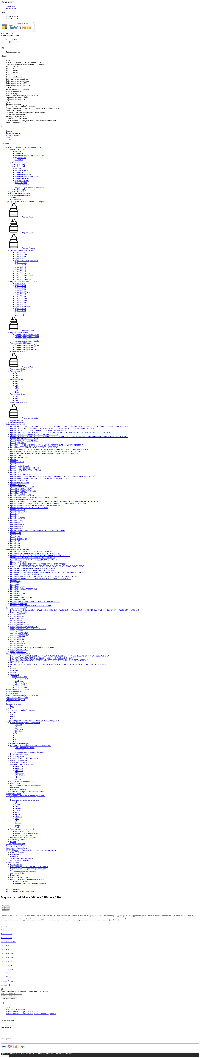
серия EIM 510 (20, 277)
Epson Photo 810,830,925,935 (21, 489)
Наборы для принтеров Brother (18, 654)
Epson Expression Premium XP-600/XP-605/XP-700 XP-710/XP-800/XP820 (38, 478)
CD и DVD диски (17, 852)
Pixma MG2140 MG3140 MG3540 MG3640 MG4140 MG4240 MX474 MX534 (40, 556)
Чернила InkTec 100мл (19, 333)
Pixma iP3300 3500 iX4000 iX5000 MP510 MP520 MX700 (32, 568)
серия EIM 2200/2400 (23, 279)
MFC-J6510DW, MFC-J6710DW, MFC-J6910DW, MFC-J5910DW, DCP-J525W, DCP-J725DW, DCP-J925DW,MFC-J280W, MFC (59, 664)
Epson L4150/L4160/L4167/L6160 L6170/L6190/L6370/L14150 (34, 435)
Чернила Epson (28, 233)
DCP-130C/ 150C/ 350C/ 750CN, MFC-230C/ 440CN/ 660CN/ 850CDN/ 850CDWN (42, 658)
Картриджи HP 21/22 (18, 612)
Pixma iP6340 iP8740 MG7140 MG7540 (25, 574)
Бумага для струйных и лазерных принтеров (23, 147)
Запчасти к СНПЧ (22, 679)
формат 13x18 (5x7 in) (18, 162)
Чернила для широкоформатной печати (30, 883)
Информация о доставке (15, 1009)
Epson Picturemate (17, 520)
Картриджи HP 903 (17, 641)
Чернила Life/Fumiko (30, 418)
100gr (17, 375)
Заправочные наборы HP (15, 700)
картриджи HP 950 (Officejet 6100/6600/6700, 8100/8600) (32, 648)
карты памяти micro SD (19, 860)
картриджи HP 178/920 (19, 633)
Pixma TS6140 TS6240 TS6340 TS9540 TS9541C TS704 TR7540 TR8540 (38, 564)
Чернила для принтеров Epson (27, 335)
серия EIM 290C (21, 254)
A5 (16, 735)
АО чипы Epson (21, 683)
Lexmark (18, 825)
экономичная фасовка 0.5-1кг (26, 833)
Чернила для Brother (18, 369)
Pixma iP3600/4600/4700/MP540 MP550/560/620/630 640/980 (33, 570)
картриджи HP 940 (17, 645)
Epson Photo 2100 (17, 524)
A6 (16, 733)
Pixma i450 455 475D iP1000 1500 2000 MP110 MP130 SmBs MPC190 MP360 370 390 (43, 577)
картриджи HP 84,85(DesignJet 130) (24, 627)
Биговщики (14, 787)
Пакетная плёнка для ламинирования (25, 723)
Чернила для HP (16, 379)
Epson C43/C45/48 (17, 462)
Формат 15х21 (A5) (17, 164)
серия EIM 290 (20, 288)
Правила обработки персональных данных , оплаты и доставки (31, 1014)
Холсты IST (14, 197)
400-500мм (19, 769)
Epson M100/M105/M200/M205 (22, 487)
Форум (8, 139)
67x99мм (18, 727)
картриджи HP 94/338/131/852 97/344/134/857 (28, 629)
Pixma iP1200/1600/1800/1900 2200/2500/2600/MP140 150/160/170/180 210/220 (40, 579)
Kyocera (18, 815)
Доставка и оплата (13, 133)
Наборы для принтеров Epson (17, 424)
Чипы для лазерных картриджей (23, 837)
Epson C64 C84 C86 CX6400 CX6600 (24, 468)
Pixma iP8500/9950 (17, 599)
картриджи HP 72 (17, 616)
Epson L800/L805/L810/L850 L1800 (24, 439)
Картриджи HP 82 (17, 618)
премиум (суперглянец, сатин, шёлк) (29, 156)
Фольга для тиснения (18, 760)
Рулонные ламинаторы (19, 754)
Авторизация (11, 8)
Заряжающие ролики (18, 840)
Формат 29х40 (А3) (17, 189)
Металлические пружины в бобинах (29, 752)
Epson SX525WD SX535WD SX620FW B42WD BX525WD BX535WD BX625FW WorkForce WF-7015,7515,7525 (54, 501)
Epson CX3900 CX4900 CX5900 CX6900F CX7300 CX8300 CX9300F (37, 531)
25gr (16, 381)
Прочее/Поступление (14, 863)
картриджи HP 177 (17, 631)
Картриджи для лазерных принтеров (24, 800)
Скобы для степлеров (18, 762)
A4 (16, 737)
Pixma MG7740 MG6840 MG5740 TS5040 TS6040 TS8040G (33, 560)
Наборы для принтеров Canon (17, 549)
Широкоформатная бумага (20, 193)
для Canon (14, 670)
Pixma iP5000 (15, 591)
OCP (12, 708)
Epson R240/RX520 (17, 510)
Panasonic (18, 817)
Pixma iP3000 (15, 585)
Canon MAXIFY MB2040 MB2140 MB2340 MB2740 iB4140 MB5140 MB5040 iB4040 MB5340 (47, 566)
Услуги (8, 702)
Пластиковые (20, 750)
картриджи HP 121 (17, 622)
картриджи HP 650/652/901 (20, 635)
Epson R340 (14, 516)
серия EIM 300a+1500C (24, 307)
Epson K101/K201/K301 (19, 481)
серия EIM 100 (20, 269)
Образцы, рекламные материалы (23, 871)
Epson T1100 (15, 541)
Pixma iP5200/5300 (17, 593)
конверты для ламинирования (22, 781)
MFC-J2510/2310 (16, 662)
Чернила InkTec (28, 330)
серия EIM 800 (20, 265)
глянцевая (19, 153)
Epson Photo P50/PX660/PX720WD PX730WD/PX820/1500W (34, 447)
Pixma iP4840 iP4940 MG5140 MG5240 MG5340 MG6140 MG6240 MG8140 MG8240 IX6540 (46, 572)
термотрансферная (22, 181)
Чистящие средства (13, 704)
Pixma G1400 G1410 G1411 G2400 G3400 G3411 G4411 (31, 551)
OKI (16, 821)
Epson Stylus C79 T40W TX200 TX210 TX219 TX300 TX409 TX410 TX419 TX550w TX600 (46, 451)
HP (11, 718)
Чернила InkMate (29, 248)
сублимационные (17, 422)
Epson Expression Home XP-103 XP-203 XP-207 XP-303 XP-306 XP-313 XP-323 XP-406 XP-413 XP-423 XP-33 (53, 476)
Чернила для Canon (17, 371)
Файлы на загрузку (13, 135)
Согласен (5, 1056)
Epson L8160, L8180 (18, 443)
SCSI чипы (19, 681)
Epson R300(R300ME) (18, 512)
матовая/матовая (21, 170)
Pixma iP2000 (15, 583)
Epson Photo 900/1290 (18, 493)
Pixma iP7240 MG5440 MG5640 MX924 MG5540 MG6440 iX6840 (35, 554)
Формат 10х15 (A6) (17, 149)
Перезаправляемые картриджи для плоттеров (28, 869)
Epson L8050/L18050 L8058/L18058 (24, 441)
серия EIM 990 (20, 290)
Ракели (13, 842)
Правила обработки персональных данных (22, 1012)
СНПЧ (8, 666)
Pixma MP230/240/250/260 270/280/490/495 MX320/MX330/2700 (35, 602)
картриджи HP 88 (17, 620)
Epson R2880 (15, 547)
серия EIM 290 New (22, 273)
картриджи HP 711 (17, 639)
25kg (17, 392)
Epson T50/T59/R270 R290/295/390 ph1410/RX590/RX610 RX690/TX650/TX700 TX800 (44, 453)
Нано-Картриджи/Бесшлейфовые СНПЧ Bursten (29, 867)
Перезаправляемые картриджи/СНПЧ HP (22, 696)
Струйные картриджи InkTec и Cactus (20, 710)
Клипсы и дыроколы (18, 789)
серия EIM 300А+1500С (24, 275)
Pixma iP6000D (16, 595)
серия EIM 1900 (21, 298)
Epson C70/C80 (16, 472)
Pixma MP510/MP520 (18, 604)
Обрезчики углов (17, 756)
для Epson (14, 668)
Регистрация (11, 6)
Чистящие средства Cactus (16, 846)
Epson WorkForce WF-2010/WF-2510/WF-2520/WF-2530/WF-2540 (35, 506)
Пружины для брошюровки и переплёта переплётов (30, 746)
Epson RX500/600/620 (18, 539)
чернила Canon (21, 313)
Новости (9, 131)
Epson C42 (14, 460)
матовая (18, 151)
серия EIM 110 (20, 271)
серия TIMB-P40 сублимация (26, 261)
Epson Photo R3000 (17, 529)
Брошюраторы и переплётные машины (25, 785)
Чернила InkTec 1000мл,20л (21, 343)
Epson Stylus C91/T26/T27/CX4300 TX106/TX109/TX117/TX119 (35, 497)
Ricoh (17, 827)
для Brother (14, 675)
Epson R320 (14, 514)
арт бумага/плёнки (22, 185)
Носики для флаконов (18, 351)
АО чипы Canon (21, 687)
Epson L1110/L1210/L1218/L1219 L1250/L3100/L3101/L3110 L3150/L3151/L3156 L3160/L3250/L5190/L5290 (52, 428)
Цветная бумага (16, 199)
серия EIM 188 (20, 296)
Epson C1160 (15, 537)
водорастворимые (17, 420)
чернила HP (19, 315)
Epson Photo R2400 (17, 526)
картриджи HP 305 (17, 614)
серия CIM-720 (21, 263)
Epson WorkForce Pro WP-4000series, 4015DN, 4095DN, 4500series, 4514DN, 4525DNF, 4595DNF (48, 503)
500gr (17, 388)
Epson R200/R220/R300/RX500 (22, 495)
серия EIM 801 (20, 252)
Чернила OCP (27, 367)
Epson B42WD (16, 455)
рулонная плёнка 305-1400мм (21, 764)
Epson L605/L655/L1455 (19, 483)
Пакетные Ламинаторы (19, 744)
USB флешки (15, 854)
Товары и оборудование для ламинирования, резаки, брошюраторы (32, 721)
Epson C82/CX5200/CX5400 (21, 474)
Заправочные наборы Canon (17, 698)
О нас (8, 137)
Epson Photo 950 (16, 522)
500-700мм (19, 771)
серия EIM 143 (20, 267)
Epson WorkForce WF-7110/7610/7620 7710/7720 (29, 508)
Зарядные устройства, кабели (21, 858)
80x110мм (19, 731)
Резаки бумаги (16, 783)
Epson (12, 716)
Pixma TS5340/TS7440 (19, 562)
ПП (16, 777)
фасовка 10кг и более (23, 835)
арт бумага (19, 160)
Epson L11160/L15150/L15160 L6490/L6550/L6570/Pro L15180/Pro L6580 (38, 430)
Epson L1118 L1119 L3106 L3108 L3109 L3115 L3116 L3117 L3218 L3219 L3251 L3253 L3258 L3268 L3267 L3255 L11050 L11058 (60, 432)
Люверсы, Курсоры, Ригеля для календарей (27, 792)
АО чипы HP (20, 685)
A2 (16, 741)
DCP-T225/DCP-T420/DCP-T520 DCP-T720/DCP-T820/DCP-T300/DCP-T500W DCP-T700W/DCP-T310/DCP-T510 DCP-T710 (59, 656)
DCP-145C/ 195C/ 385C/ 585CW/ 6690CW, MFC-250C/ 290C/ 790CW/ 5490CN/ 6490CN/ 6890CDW (49, 660)
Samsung (18, 808)
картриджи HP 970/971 (19, 650)
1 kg (16, 377)
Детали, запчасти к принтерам (18, 689)
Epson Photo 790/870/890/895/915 (23, 491)
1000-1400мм (20, 775)
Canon (12, 714)
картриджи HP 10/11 (18, 652)
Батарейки (14, 856)
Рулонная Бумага (21, 881)
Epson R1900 (15, 543)
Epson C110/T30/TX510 (19, 458)
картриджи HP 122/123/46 (20, 625)
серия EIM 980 (20, 309)
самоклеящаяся (21, 183)
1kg (16, 390)
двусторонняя (20, 158)
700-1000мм (19, 773)
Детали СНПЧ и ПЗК (18, 677)
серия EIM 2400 (21, 300)
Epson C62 (14, 464)
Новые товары (16, 865)
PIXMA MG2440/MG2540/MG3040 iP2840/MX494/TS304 (32, 558)
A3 (16, 739)
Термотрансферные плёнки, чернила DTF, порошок (26, 201)
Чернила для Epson (17, 394)
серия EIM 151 (20, 259)
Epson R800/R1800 (17, 518)
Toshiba (18, 823)
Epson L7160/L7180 (17, 485)
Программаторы (12, 693)
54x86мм (18, 725)
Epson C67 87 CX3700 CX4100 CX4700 (25, 470)
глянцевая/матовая (22, 179)
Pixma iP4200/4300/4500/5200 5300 (23, 589)
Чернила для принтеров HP (25, 339)
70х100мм (19, 729)
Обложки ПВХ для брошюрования (24, 758)
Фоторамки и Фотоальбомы (17, 848)
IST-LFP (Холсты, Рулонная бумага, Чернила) (28, 879)
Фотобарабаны (16, 798)
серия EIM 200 (20, 256)
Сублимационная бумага (20, 195)
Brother (13, 712)
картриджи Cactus (17, 873)
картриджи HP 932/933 (19, 643)
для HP (13, 673)
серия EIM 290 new (22, 292)
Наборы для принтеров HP (16, 608)
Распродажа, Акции (13, 794)
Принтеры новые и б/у (14, 691)
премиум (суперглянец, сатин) (27, 176)
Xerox (17, 812)
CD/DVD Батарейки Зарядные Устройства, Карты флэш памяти (31, 850)
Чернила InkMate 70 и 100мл (21, 250)
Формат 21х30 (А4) (17, 166)
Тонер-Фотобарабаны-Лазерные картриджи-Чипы (25, 796)
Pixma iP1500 (15, 581)
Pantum (17, 806)
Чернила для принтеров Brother (27, 341)
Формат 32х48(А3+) (18, 191)
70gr (16, 373)
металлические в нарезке (24, 748)
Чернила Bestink (28, 217)
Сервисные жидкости (18, 402)
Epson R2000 (15, 545)
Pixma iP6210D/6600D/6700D (21, 597)
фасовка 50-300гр (22, 831)
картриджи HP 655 (17, 637)
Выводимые (15, 875)
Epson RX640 (15, 533)
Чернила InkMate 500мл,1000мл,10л (24, 282)
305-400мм (19, 766)
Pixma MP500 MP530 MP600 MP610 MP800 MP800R (31, 606)
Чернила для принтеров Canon (27, 337)
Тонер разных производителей (22, 829)
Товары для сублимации (15, 844)
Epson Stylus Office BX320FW (22, 499)
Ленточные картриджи (19, 877)
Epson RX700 (15, 535)
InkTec (12, 706)
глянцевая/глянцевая (23, 174)
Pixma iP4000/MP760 (18, 587)
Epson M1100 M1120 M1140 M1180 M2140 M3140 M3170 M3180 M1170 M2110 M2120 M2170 (47, 445)
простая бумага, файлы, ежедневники (29, 187)
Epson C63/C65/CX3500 (19, 466)
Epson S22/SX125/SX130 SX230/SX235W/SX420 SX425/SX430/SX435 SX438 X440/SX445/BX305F (49, 449)
